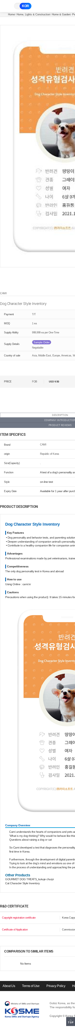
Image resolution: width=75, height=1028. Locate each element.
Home (11, 14)
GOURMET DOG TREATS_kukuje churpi (29, 879)
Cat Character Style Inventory (22, 883)
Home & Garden (61, 14)
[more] (56, 951)
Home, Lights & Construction (33, 14)
